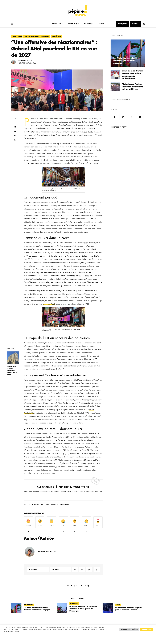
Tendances (45, 36)
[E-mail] (55, 551)
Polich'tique (17, 36)
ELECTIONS (35, 504)
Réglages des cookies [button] (129, 629)
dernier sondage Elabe (53, 440)
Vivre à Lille (56, 36)
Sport (118, 604)
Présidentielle (64, 504)
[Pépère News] (78, 10)
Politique (54, 504)
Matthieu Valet (49, 304)
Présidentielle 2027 (31, 36)
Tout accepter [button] (146, 629)
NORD (47, 504)
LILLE (42, 504)
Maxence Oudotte (26, 60)
